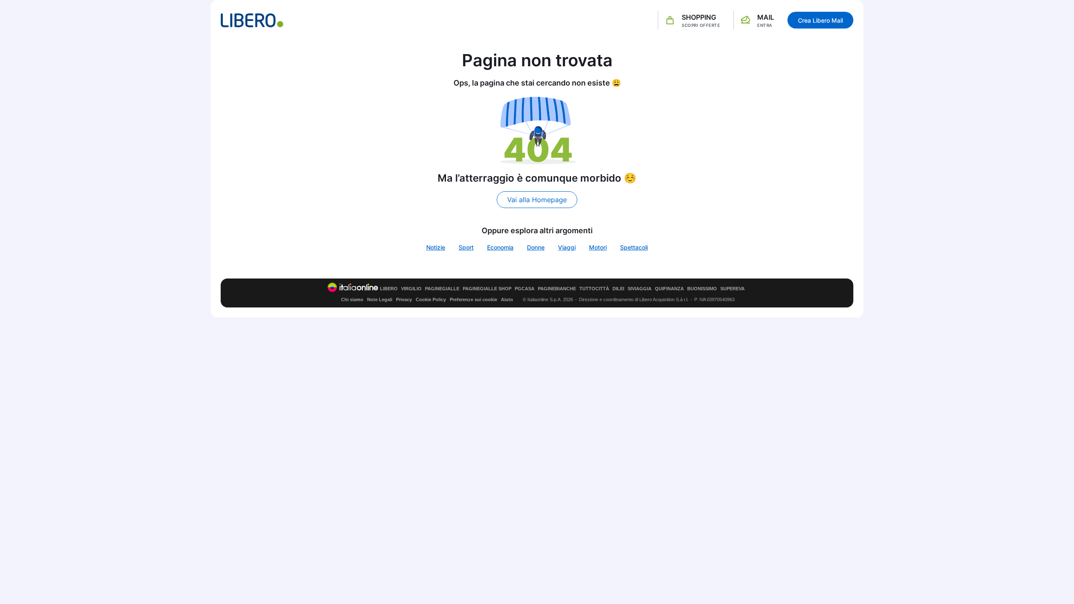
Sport (466, 247)
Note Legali (379, 299)
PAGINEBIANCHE (557, 288)
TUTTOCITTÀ (594, 288)
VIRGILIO (411, 288)
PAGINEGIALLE (442, 288)
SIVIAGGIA (640, 288)
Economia (500, 247)
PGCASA (524, 288)
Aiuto (507, 299)
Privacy (404, 299)
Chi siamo (352, 299)
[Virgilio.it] (252, 20)
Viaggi (567, 247)
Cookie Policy (431, 299)
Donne (536, 247)
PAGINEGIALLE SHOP (487, 288)
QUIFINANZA (669, 288)
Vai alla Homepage (537, 199)
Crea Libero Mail (820, 20)
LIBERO (389, 288)
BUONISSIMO (702, 288)
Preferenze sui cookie (473, 299)
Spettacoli (634, 247)
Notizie (435, 247)
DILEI (618, 288)
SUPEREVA (732, 288)
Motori (598, 247)
